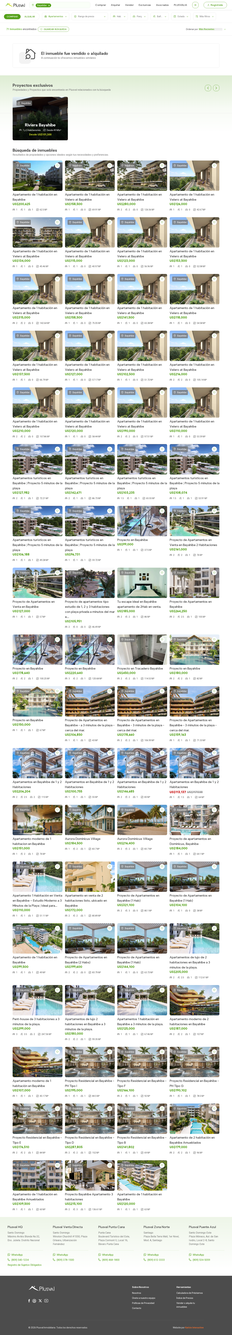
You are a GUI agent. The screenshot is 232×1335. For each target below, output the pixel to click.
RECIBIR (154, 35)
